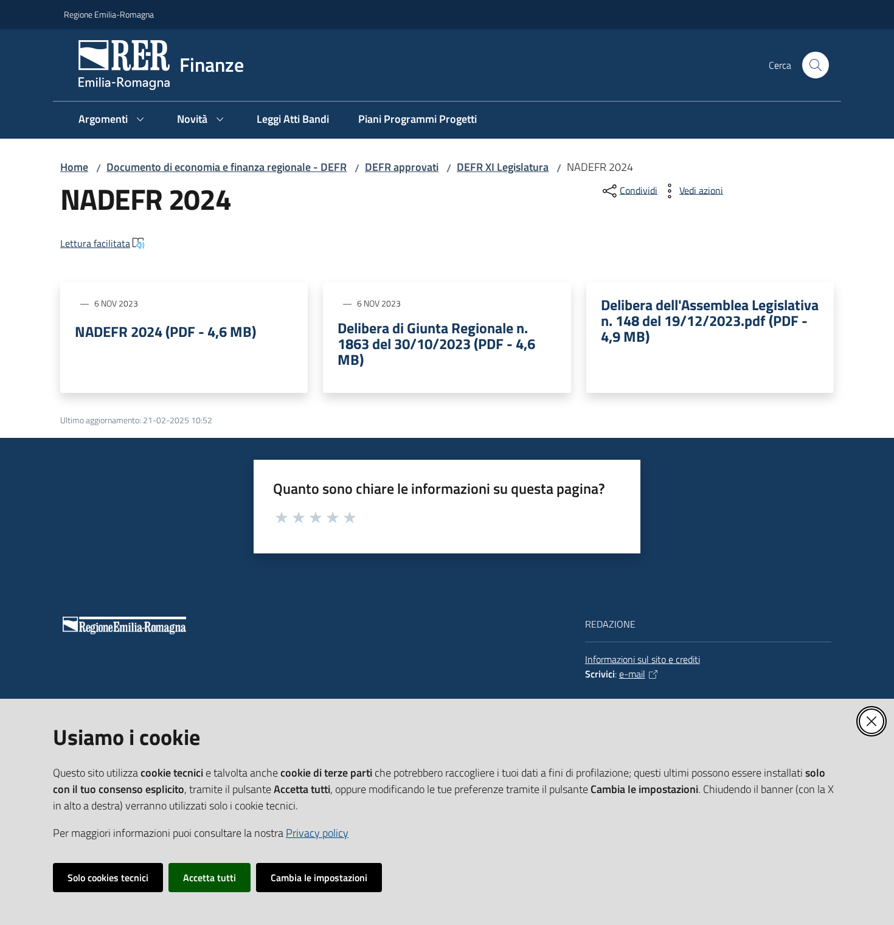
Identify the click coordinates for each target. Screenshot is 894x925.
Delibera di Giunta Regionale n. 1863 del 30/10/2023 (436, 343)
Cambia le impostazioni (319, 877)
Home (74, 167)
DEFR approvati (401, 167)
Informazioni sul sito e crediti (642, 659)
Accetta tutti (209, 877)
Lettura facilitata (95, 243)
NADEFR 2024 (165, 331)
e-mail (632, 674)
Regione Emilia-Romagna (109, 14)
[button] (815, 65)
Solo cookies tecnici (108, 877)
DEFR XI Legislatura (503, 167)
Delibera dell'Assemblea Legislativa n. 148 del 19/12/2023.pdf (710, 320)
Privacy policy (317, 833)
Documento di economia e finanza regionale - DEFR (226, 167)
